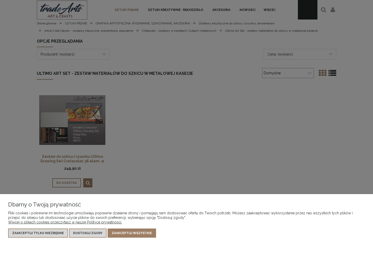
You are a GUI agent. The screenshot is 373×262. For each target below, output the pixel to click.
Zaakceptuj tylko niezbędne (38, 233)
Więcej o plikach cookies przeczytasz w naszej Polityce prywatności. (65, 222)
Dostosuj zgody (88, 233)
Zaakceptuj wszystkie (132, 233)
